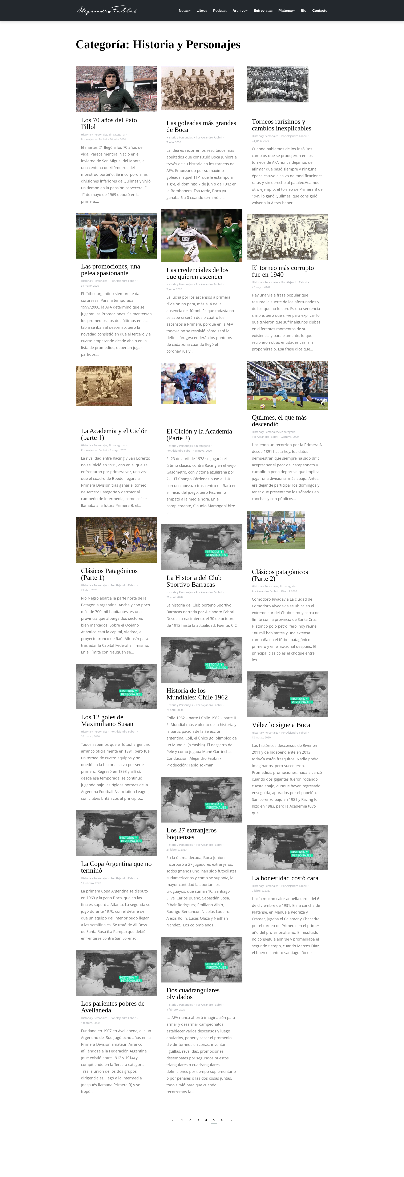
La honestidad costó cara (285, 878)
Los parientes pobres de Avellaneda (113, 1007)
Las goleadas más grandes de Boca (201, 126)
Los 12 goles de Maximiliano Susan (107, 720)
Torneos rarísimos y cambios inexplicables (281, 125)
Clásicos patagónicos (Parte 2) (280, 575)
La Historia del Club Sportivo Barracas (194, 581)
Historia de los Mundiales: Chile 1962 (197, 694)
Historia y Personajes (94, 134)
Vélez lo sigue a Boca (281, 725)
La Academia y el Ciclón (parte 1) (114, 434)
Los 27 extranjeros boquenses (191, 833)
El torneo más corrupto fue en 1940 (283, 271)
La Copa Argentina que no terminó (116, 867)
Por (94, 139)
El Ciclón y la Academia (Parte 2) (199, 434)
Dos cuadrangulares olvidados (192, 993)
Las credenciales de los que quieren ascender (197, 273)
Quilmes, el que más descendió (279, 420)
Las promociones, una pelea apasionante (110, 269)
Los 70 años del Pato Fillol (109, 123)
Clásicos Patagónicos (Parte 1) (109, 574)
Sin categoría (117, 134)
